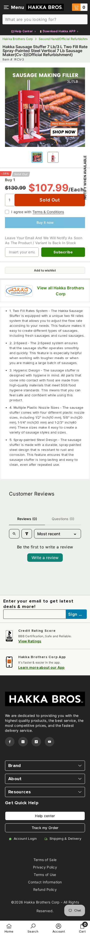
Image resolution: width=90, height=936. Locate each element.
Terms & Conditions (48, 212)
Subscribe (63, 252)
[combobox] (45, 19)
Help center (45, 816)
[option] (45, 107)
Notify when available (85, 177)
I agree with (21, 212)
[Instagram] (23, 741)
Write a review (45, 557)
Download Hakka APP (59, 31)
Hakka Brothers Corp (17, 39)
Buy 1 (10, 180)
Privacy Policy (45, 867)
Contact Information (45, 882)
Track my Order (45, 828)
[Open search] (14, 533)
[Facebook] (9, 741)
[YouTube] (49, 741)
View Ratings (29, 641)
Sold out (50, 199)
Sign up (76, 614)
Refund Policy (45, 889)
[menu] (6, 7)
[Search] (45, 19)
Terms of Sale (45, 860)
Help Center (24, 31)
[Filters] (27, 533)
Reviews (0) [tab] (27, 519)
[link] (33, 928)
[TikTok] (36, 741)
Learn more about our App (41, 667)
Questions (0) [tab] (63, 519)
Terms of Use (45, 874)
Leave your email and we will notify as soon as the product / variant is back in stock (43, 240)
